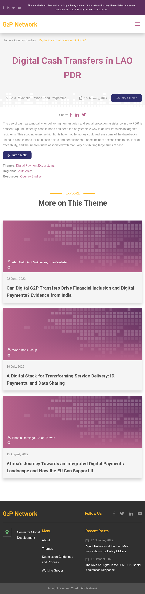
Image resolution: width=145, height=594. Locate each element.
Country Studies (25, 40)
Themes (47, 548)
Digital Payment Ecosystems (35, 165)
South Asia (24, 171)
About (46, 540)
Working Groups (53, 570)
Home (7, 40)
